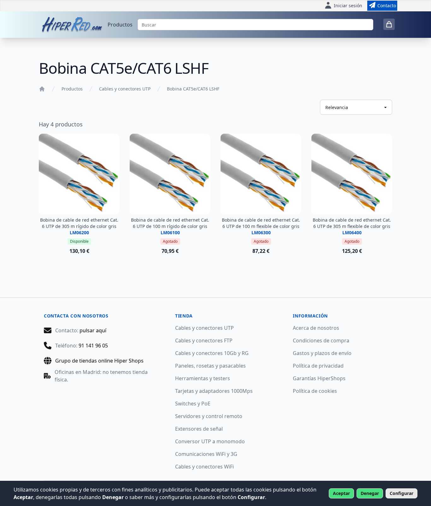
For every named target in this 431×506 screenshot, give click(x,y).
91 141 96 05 (93, 345)
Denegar (370, 493)
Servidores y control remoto (208, 416)
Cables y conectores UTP (125, 89)
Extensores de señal (199, 428)
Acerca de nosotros (316, 327)
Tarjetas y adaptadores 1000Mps (214, 390)
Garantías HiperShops (319, 378)
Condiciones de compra (321, 340)
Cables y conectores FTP (204, 340)
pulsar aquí (93, 330)
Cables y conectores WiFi (204, 466)
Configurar (401, 493)
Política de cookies (315, 390)
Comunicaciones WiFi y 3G (206, 454)
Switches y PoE (192, 403)
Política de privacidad (318, 365)
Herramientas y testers (202, 378)
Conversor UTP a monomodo (210, 441)
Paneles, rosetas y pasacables (210, 365)
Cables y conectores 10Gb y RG (212, 353)
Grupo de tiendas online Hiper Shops (99, 360)
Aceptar (341, 493)
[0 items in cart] (389, 24)
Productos (120, 24)
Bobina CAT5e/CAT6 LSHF (193, 89)
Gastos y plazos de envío (322, 353)
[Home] (42, 89)
